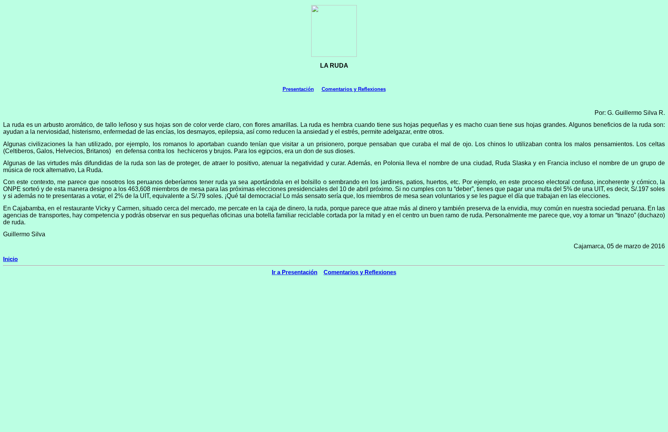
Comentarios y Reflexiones (354, 89)
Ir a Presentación (294, 272)
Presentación (298, 89)
